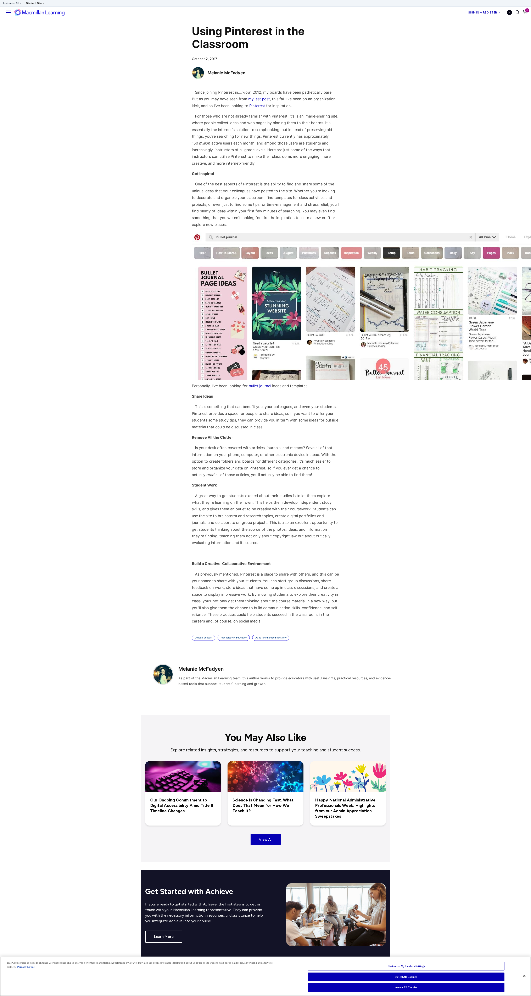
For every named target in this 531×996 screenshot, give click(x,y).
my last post (259, 99)
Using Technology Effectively (270, 637)
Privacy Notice (26, 966)
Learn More (164, 936)
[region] (265, 976)
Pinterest (257, 106)
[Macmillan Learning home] (39, 12)
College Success (203, 637)
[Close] (524, 975)
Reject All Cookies (406, 976)
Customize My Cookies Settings (406, 966)
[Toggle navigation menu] (8, 12)
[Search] (517, 12)
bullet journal (260, 386)
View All (265, 839)
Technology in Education (233, 637)
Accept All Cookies (406, 987)
